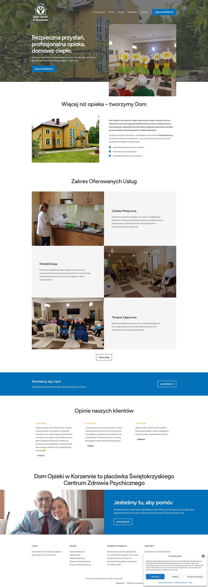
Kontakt (144, 12)
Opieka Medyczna (77, 551)
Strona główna (99, 12)
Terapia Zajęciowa (77, 558)
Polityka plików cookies (165, 582)
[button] (203, 556)
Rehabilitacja (74, 555)
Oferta (121, 12)
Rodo (190, 582)
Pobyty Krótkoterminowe (80, 564)
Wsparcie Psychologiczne (80, 561)
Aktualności (132, 12)
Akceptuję (155, 577)
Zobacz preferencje (195, 577)
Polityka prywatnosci (180, 582)
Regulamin (120, 583)
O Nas (111, 12)
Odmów (175, 577)
